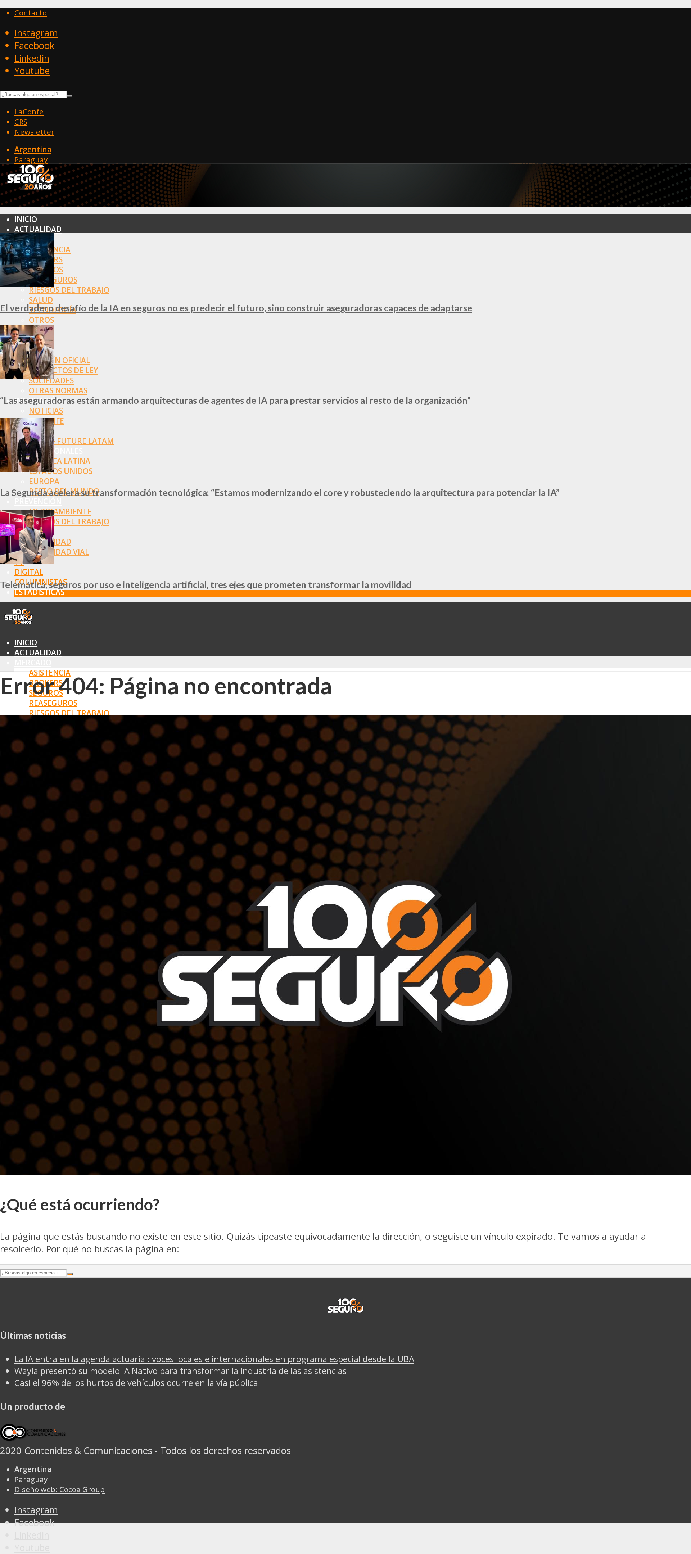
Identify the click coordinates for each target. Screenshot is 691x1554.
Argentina (32, 149)
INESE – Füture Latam (71, 441)
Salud (41, 300)
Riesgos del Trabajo (69, 290)
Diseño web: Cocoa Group (59, 1489)
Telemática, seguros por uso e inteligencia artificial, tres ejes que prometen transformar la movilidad (205, 584)
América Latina (59, 461)
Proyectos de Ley (63, 370)
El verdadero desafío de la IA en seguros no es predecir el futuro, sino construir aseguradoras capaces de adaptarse (236, 307)
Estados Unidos (60, 471)
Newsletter (34, 132)
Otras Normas (58, 390)
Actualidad (38, 229)
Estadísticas (39, 592)
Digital (28, 572)
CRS (20, 122)
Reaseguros (53, 703)
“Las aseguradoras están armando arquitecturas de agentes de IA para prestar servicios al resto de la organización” (235, 400)
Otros (41, 320)
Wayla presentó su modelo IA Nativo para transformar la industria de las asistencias (180, 1371)
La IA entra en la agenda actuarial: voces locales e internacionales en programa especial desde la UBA (214, 1359)
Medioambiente (60, 511)
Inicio (25, 219)
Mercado (32, 663)
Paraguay (31, 159)
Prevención (38, 501)
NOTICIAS (46, 411)
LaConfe (29, 112)
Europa (44, 481)
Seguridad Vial (59, 552)
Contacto (30, 13)
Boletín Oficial (59, 360)
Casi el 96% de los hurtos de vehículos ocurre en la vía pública (136, 1382)
